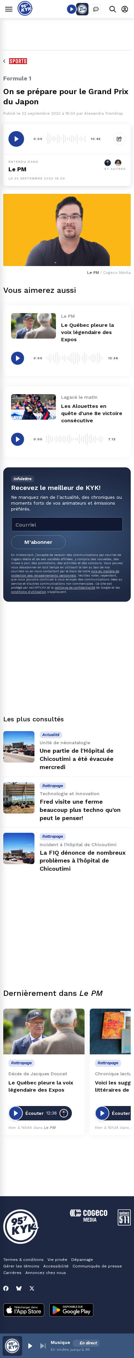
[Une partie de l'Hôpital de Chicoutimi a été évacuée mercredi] (18, 747)
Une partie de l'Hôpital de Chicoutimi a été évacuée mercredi (77, 758)
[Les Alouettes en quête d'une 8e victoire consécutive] (33, 406)
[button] (29, 1345)
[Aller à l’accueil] (25, 14)
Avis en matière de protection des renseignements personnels (65, 573)
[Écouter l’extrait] (16, 139)
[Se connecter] (125, 9)
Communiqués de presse (97, 1266)
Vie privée (57, 1259)
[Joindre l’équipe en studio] (96, 9)
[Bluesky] (18, 1288)
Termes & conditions (23, 1259)
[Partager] (119, 139)
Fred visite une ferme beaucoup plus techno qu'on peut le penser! (80, 809)
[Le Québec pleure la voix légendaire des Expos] (33, 325)
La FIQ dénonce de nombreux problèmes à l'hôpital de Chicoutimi (83, 860)
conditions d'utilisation (28, 592)
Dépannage (82, 1259)
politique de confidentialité (75, 587)
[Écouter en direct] (71, 9)
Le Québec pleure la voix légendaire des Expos (87, 332)
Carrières (12, 1272)
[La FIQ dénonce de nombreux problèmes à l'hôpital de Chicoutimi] (18, 848)
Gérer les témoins (21, 1266)
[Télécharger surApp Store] (23, 1310)
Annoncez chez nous (45, 1272)
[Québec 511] (124, 1224)
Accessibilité (56, 1266)
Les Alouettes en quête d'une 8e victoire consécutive (91, 413)
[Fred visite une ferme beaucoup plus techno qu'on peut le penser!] (18, 797)
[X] (31, 1288)
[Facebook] (5, 1288)
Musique (60, 1342)
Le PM (17, 169)
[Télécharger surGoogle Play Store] (71, 1310)
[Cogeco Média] (88, 1220)
